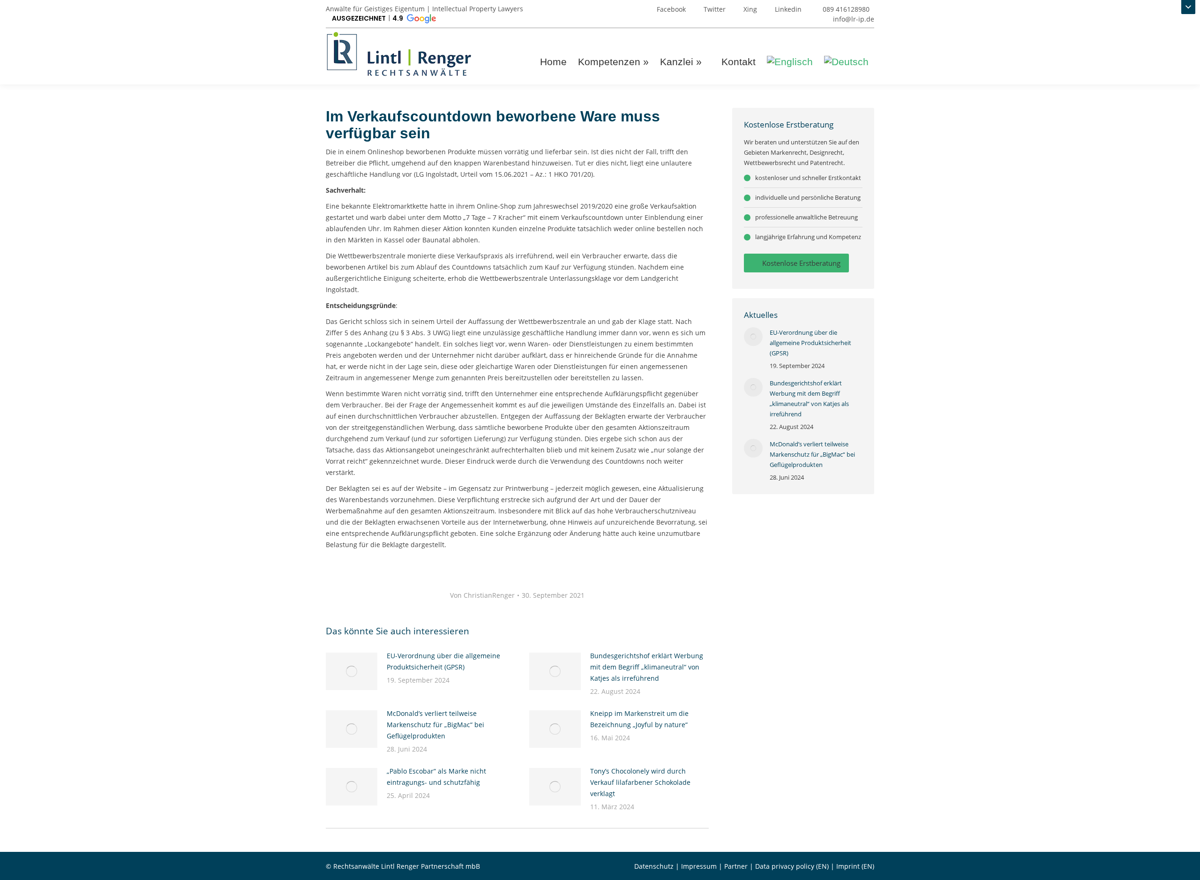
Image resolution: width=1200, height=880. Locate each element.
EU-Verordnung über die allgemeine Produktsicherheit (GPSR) (443, 661)
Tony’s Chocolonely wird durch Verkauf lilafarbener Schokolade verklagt (640, 782)
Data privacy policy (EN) (792, 866)
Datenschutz (654, 866)
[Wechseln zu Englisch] (790, 61)
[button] (383, 19)
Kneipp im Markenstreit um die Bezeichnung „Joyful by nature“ (639, 719)
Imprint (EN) (855, 866)
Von (482, 595)
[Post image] (351, 671)
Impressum (699, 866)
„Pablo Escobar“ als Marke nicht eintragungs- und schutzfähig (436, 777)
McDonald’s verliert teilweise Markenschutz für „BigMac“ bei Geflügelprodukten (435, 724)
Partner (736, 866)
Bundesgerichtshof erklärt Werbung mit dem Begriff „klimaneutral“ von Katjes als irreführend (646, 667)
